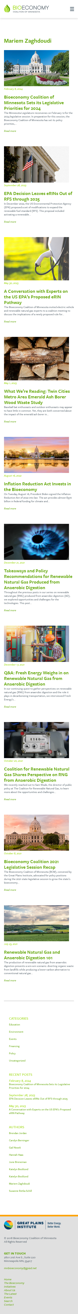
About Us (9, 1290)
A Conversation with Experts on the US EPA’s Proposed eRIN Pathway (40, 1111)
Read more (10, 131)
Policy (12, 1053)
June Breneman (18, 1162)
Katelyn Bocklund (18, 1169)
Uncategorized (17, 1060)
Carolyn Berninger (19, 1140)
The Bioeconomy (14, 1283)
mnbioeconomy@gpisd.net (20, 1268)
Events (13, 1039)
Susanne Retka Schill (20, 1191)
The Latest (10, 1294)
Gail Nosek (15, 1147)
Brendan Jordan (18, 1133)
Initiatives (10, 1286)
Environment (16, 1032)
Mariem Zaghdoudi (19, 1184)
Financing (14, 1046)
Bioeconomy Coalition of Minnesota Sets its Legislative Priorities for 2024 (39, 1086)
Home (7, 1279)
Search (8, 1301)
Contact (9, 1304)
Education (14, 1024)
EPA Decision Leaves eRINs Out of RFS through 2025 (38, 1099)
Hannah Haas (16, 1155)
